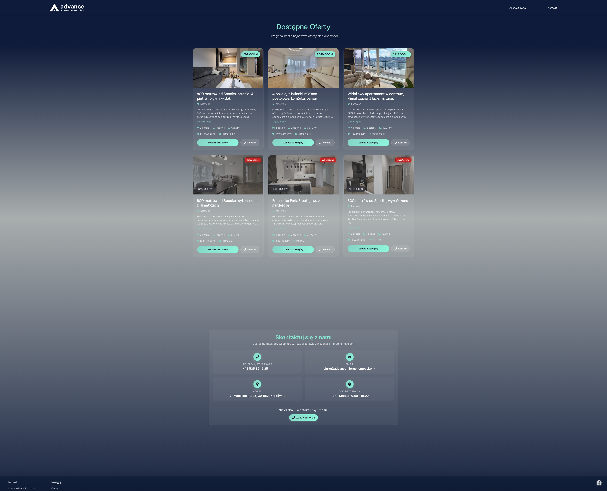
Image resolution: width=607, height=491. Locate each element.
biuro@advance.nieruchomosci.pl (348, 368)
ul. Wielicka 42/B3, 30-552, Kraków (256, 396)
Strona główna (517, 7)
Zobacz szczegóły (218, 142)
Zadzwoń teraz (305, 417)
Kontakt (552, 7)
